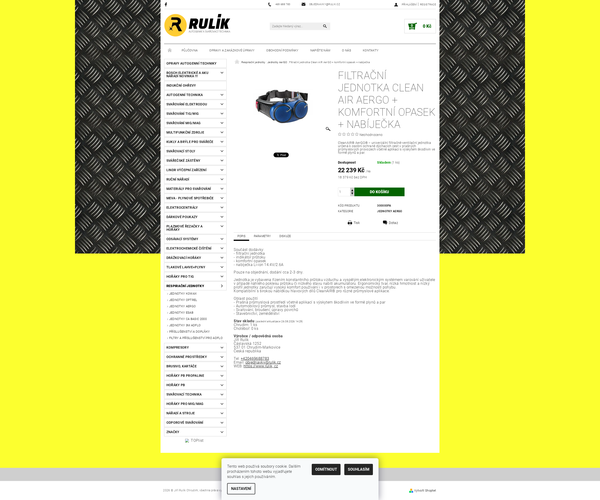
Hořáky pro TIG (180, 276)
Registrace (428, 4)
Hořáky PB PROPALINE (185, 375)
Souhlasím (358, 469)
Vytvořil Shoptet (425, 490)
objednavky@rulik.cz (263, 362)
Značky (173, 432)
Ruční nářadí (177, 179)
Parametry (262, 236)
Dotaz (393, 223)
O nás (346, 50)
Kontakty (371, 50)
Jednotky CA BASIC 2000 (188, 319)
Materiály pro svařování (188, 189)
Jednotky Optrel (183, 300)
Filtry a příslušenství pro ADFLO (196, 338)
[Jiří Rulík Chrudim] (197, 25)
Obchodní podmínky (282, 50)
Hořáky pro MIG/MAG (185, 404)
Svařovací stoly (180, 151)
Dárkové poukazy (182, 217)
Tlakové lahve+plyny (185, 267)
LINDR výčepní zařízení (186, 170)
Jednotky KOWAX (183, 293)
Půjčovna (190, 50)
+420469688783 (255, 358)
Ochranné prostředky (186, 357)
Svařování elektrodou (186, 104)
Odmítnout (326, 469)
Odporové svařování (184, 422)
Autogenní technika (184, 95)
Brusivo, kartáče (181, 366)
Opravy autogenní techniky (191, 63)
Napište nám (320, 50)
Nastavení (241, 488)
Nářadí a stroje (180, 413)
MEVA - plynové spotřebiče (190, 198)
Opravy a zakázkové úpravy (232, 50)
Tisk (357, 223)
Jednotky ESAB (181, 312)
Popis (241, 236)
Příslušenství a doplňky (189, 331)
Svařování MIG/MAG (183, 123)
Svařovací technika (184, 394)
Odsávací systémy (182, 239)
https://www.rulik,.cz (261, 366)
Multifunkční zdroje (185, 132)
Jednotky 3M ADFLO (185, 325)
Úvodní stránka (170, 50)
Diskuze (285, 236)
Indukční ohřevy (181, 85)
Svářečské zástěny (183, 160)
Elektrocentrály (182, 207)
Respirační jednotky (185, 286)
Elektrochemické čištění (188, 248)
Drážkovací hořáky (183, 258)
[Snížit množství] (352, 194)
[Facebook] (166, 4)
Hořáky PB (175, 385)
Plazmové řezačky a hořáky (184, 227)
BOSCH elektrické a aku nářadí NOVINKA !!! (187, 74)
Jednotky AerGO (182, 306)
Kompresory (177, 347)
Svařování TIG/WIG (182, 113)
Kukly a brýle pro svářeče (190, 142)
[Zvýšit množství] (352, 190)
